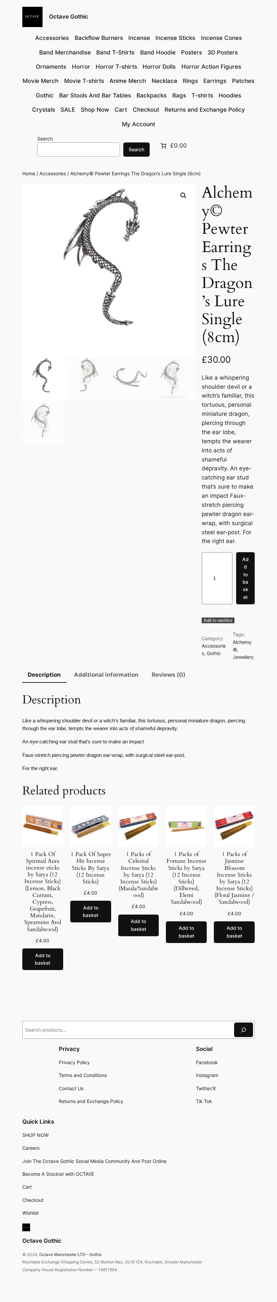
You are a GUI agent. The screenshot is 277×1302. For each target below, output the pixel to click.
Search (45, 138)
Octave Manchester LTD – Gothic (70, 1254)
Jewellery (243, 657)
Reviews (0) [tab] (168, 674)
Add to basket (245, 578)
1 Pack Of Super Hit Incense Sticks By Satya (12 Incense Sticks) (91, 868)
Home (28, 173)
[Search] (243, 1030)
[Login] (28, 146)
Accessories (53, 173)
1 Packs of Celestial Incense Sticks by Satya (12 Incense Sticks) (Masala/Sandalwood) (138, 875)
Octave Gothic (68, 16)
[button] (183, 195)
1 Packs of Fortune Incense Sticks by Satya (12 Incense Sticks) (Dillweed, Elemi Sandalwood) (186, 878)
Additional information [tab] (106, 674)
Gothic (214, 653)
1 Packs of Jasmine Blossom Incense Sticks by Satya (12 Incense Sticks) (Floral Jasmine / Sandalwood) (234, 878)
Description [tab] (44, 674)
